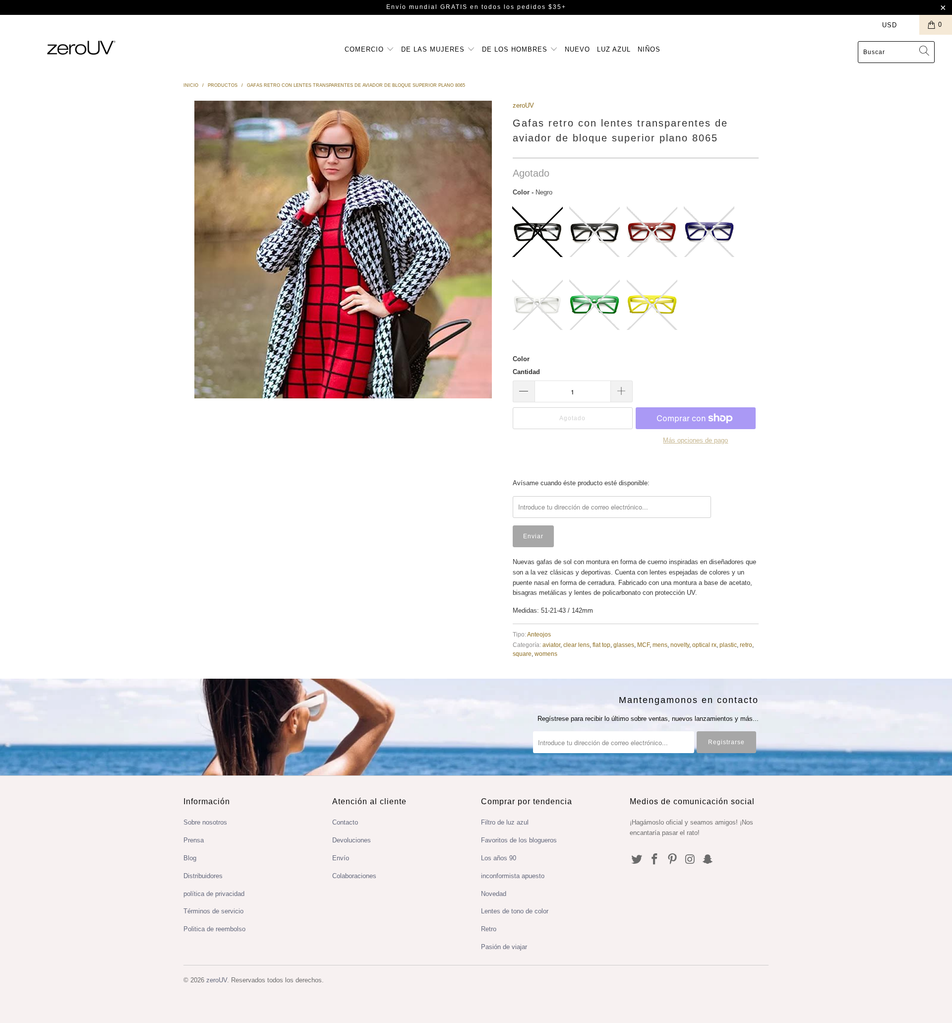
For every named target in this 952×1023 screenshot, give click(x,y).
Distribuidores (203, 876)
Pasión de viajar (504, 947)
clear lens (576, 644)
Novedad (493, 893)
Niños (649, 49)
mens (660, 644)
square (522, 653)
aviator (551, 644)
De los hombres (516, 49)
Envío (340, 858)
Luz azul (614, 49)
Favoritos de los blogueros (519, 840)
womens (546, 653)
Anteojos (539, 634)
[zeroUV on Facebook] (655, 859)
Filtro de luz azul (505, 822)
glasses (623, 644)
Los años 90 (498, 858)
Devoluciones (351, 840)
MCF (643, 644)
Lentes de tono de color (514, 911)
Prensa (193, 840)
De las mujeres (434, 49)
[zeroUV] (81, 47)
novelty (679, 644)
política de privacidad (213, 893)
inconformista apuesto (512, 876)
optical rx (704, 644)
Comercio (365, 49)
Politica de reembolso (214, 929)
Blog (189, 858)
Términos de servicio (213, 911)
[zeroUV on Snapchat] (708, 859)
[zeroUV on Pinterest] (672, 859)
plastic (728, 644)
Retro (488, 929)
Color (521, 359)
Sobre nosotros (205, 822)
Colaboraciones (354, 876)
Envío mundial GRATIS (427, 6)
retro (746, 644)
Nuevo (577, 49)
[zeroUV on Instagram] (690, 859)
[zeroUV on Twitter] (637, 859)
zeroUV (523, 105)
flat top (601, 644)
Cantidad (526, 372)
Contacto (345, 822)
